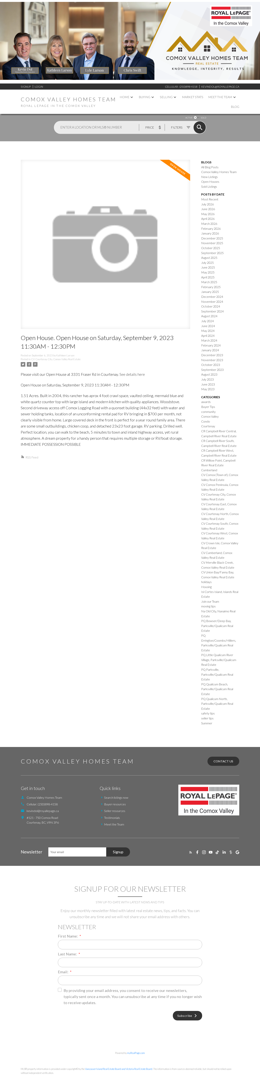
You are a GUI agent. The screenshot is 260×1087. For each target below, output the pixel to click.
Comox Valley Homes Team (219, 172)
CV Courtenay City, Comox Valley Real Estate (56, 359)
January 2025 (210, 291)
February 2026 (211, 228)
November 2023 (212, 360)
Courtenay (208, 426)
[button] (190, 852)
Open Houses (210, 181)
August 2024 (209, 316)
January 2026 (210, 233)
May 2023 (208, 389)
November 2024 (212, 301)
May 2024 (208, 330)
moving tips (208, 606)
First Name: (68, 936)
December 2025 (212, 238)
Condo (205, 421)
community (208, 411)
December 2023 (212, 355)
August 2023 (209, 374)
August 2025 (209, 257)
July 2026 (207, 204)
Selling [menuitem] (166, 97)
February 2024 (211, 345)
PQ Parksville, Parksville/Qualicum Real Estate (217, 674)
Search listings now (116, 797)
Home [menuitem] (124, 97)
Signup (26, 86)
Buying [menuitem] (144, 97)
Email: (63, 971)
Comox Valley (210, 416)
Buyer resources (115, 804)
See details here (132, 374)
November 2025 (212, 243)
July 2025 (207, 262)
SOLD (203, 117)
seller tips (207, 718)
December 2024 (212, 296)
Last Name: (68, 954)
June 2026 (208, 209)
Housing (206, 587)
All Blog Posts (210, 167)
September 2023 (212, 369)
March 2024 (209, 340)
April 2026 (208, 218)
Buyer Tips (208, 406)
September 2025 (212, 253)
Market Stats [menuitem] (192, 97)
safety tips (208, 713)
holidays (206, 582)
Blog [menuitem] (235, 106)
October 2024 (210, 306)
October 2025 (210, 248)
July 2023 (207, 379)
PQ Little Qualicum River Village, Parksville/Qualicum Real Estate (218, 659)
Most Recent (209, 199)
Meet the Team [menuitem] (220, 97)
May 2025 (208, 272)
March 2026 (209, 223)
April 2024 (208, 335)
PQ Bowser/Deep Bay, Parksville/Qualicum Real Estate (217, 625)
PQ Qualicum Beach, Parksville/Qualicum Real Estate (217, 689)
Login (39, 86)
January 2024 (210, 350)
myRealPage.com (136, 1052)
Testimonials (112, 817)
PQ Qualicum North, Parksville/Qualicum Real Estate (217, 703)
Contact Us (223, 761)
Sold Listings (209, 186)
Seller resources (114, 811)
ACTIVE (188, 117)
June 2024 (208, 326)
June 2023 (208, 384)
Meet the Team (114, 824)
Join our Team (210, 601)
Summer (206, 723)
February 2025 (211, 287)
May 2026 (208, 214)
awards (206, 402)
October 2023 (210, 364)
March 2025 (209, 282)
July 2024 (207, 321)
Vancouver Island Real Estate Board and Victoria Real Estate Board (118, 1068)
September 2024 (212, 311)
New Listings (209, 177)
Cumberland (209, 470)
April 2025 (208, 277)
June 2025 (208, 267)
